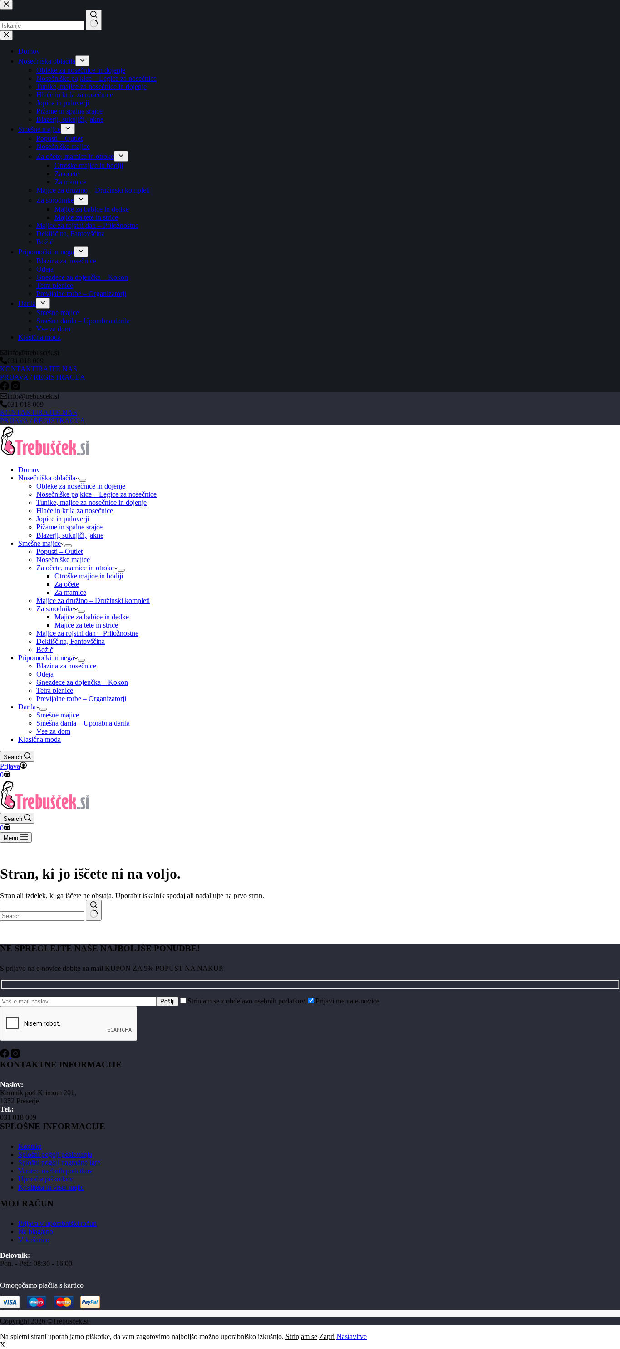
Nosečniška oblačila (46, 478)
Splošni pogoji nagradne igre (59, 1162)
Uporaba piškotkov (45, 1179)
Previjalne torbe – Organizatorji (81, 698)
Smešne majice (39, 543)
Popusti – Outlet (59, 551)
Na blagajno (35, 1231)
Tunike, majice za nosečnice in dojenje (91, 502)
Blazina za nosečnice (66, 666)
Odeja (45, 674)
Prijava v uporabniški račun (57, 1223)
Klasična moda (39, 739)
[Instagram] (15, 1055)
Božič (44, 649)
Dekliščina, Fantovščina (70, 641)
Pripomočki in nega (46, 658)
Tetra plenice (54, 690)
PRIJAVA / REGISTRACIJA (42, 421)
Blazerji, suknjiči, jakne (69, 535)
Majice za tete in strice (86, 625)
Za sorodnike (55, 609)
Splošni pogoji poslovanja (55, 1154)
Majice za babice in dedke (91, 617)
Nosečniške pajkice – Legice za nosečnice (96, 494)
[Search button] (94, 910)
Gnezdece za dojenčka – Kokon (82, 682)
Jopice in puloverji (62, 519)
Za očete (66, 584)
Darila (27, 707)
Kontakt (29, 1146)
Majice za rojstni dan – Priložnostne (87, 633)
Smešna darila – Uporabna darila (83, 723)
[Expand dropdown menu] (82, 480)
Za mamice (70, 592)
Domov (29, 470)
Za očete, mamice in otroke (75, 568)
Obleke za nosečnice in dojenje (80, 486)
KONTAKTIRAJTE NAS (38, 412)
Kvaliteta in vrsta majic (51, 1187)
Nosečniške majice (63, 559)
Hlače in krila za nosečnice (74, 510)
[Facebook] (5, 1055)
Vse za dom (53, 731)
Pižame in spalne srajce (69, 527)
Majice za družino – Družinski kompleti (93, 600)
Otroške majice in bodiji (88, 576)
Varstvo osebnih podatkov (55, 1171)
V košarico (33, 1240)
